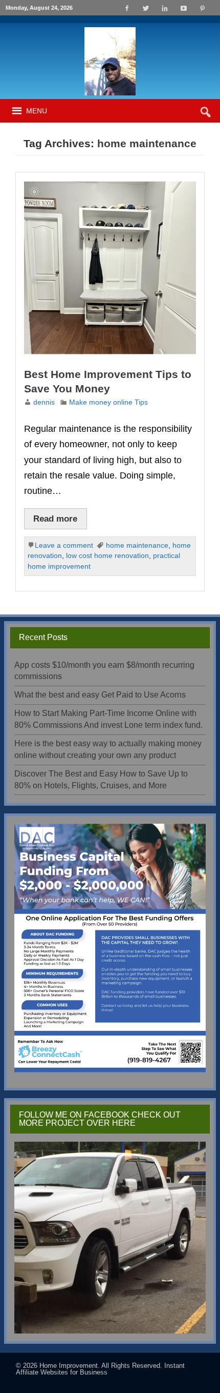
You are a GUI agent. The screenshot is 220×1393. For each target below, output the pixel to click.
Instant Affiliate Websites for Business (100, 1369)
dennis (44, 402)
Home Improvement (68, 1365)
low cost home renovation (107, 556)
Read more (55, 518)
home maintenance (137, 545)
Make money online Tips (108, 402)
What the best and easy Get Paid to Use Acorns (100, 694)
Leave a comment (64, 545)
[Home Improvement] (110, 31)
